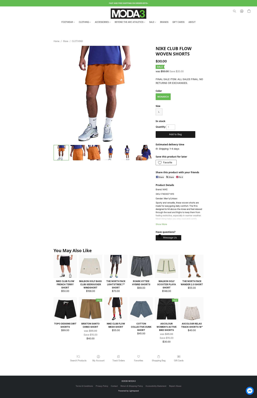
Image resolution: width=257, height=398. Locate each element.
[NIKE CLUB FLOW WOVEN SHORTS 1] (77, 152)
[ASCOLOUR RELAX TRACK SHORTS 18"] (191, 309)
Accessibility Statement (155, 386)
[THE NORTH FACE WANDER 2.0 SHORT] (191, 266)
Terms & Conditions (84, 386)
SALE (152, 22)
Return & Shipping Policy (131, 386)
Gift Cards (179, 360)
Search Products (78, 360)
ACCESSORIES (102, 22)
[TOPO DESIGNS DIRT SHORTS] (65, 309)
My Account (98, 360)
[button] (128, 13)
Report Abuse (175, 386)
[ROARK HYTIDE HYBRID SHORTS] (141, 266)
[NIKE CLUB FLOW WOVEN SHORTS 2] (94, 152)
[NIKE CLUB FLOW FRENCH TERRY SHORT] (65, 266)
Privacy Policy (102, 386)
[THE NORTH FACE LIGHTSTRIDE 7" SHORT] (115, 266)
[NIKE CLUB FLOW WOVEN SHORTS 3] (110, 152)
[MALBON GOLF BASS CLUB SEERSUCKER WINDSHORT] (90, 266)
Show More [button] (161, 224)
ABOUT (192, 22)
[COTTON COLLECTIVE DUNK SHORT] (141, 309)
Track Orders (118, 360)
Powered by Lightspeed (128, 391)
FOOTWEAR (67, 22)
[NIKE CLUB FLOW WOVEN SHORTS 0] (61, 152)
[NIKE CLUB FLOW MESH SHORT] (115, 309)
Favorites (138, 360)
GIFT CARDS (178, 22)
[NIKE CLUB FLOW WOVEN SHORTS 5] (143, 152)
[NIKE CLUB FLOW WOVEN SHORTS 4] (127, 152)
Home (56, 41)
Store (65, 41)
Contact (114, 386)
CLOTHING (84, 22)
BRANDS (164, 22)
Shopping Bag (158, 360)
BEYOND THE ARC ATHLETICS (129, 22)
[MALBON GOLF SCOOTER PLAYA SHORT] (166, 266)
